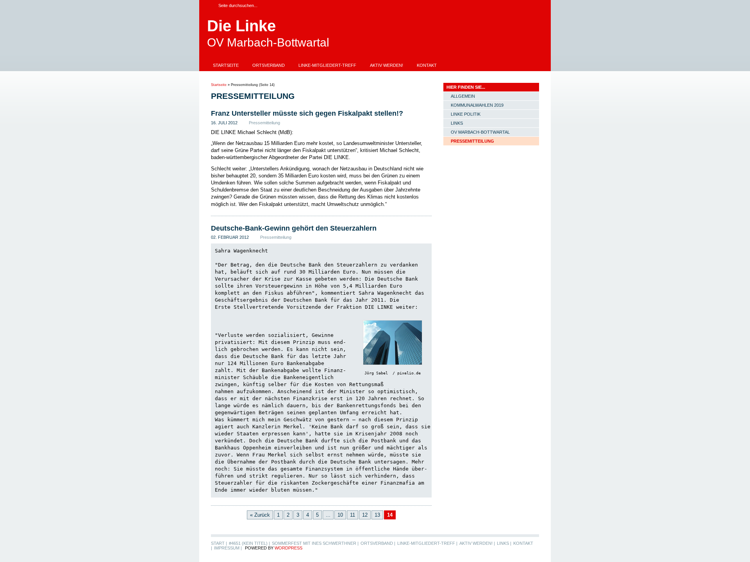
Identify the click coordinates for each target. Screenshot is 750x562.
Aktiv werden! (386, 65)
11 (352, 515)
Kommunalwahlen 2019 (477, 105)
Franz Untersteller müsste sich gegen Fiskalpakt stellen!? (307, 113)
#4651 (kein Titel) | (249, 543)
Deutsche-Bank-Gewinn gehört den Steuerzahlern (294, 228)
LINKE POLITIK (465, 114)
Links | (504, 543)
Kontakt (427, 65)
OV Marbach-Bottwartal (480, 132)
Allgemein (463, 96)
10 (340, 515)
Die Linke (241, 25)
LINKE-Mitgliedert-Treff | (427, 543)
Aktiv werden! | (477, 543)
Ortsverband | (378, 543)
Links (457, 123)
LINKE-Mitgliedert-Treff (327, 65)
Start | (219, 543)
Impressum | (228, 548)
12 (365, 515)
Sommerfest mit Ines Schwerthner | (315, 543)
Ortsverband (268, 65)
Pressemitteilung (264, 122)
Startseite (226, 65)
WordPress (288, 548)
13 (377, 515)
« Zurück (260, 515)
